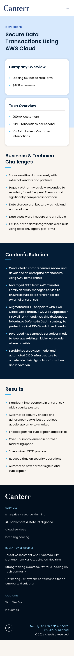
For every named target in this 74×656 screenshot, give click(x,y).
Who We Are (13, 602)
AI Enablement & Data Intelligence (29, 522)
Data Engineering (17, 537)
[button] (68, 8)
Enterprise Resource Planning (25, 514)
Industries (12, 610)
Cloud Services (15, 529)
